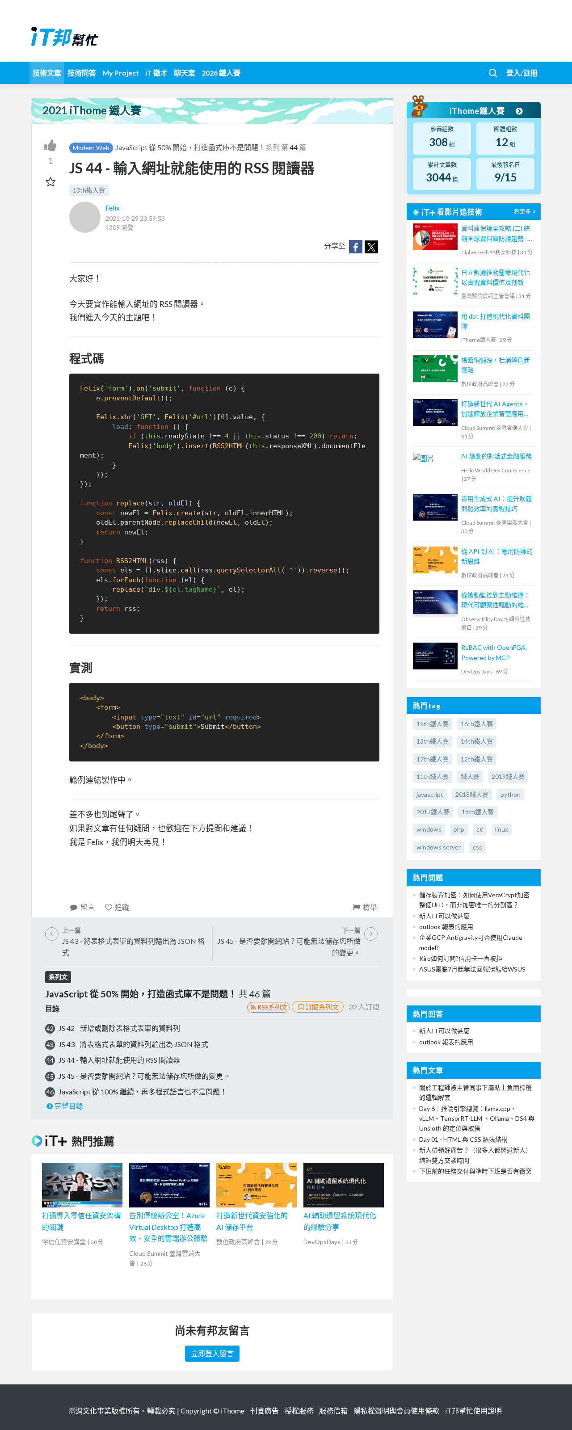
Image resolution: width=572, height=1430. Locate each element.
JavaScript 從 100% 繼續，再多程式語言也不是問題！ (143, 1091)
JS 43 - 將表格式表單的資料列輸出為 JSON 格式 (133, 1044)
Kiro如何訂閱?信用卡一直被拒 (460, 958)
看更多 (522, 211)
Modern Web (91, 147)
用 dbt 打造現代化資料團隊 (495, 321)
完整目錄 (69, 1106)
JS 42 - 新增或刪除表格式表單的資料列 (119, 1028)
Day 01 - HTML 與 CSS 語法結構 (463, 1139)
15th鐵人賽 (432, 724)
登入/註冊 (522, 72)
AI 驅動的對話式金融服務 (496, 456)
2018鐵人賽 (471, 794)
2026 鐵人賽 (221, 72)
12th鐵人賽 (477, 759)
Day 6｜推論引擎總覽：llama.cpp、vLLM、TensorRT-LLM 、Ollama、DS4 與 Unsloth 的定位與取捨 (476, 1118)
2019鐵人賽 (508, 776)
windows (429, 829)
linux (501, 829)
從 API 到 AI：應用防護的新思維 (497, 556)
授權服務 (299, 1410)
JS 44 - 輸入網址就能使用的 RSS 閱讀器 (119, 1060)
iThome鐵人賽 (478, 111)
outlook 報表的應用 (446, 926)
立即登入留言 (212, 1353)
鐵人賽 (470, 776)
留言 (87, 907)
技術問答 (81, 72)
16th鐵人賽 (477, 724)
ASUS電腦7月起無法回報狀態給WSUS (472, 969)
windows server (438, 847)
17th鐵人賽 (432, 759)
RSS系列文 (272, 1007)
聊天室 (184, 72)
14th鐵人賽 (477, 741)
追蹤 (122, 907)
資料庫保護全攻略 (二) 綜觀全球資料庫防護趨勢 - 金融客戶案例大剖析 (495, 234)
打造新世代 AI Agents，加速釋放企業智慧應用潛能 (495, 409)
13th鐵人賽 (89, 190)
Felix (112, 207)
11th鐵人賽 (432, 776)
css (477, 847)
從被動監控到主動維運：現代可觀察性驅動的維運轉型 (495, 600)
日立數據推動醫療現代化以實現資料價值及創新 (495, 277)
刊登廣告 (264, 1410)
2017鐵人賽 (433, 812)
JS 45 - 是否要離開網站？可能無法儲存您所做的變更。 (144, 1076)
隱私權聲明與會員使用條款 (396, 1410)
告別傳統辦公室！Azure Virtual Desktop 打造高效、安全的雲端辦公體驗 (168, 1226)
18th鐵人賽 (478, 812)
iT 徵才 (156, 72)
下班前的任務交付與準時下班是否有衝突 (475, 1171)
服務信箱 (333, 1410)
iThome (232, 1410)
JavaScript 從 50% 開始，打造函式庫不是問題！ (190, 147)
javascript (429, 794)
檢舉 (370, 907)
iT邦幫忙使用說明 (473, 1410)
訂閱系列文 (322, 1007)
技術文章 (47, 72)
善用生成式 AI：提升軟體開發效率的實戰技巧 (496, 503)
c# (479, 829)
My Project (120, 72)
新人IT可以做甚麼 (444, 916)
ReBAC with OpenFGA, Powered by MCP (494, 652)
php (459, 829)
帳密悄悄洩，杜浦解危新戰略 (495, 365)
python (510, 794)
